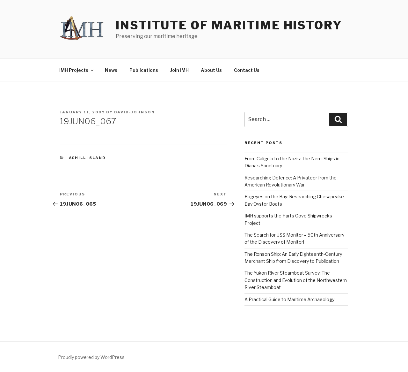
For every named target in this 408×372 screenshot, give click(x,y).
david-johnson (134, 112)
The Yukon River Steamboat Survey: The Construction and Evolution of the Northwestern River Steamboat (295, 280)
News (111, 70)
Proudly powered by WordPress (91, 357)
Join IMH (179, 70)
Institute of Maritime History (229, 25)
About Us (211, 70)
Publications (143, 70)
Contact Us (246, 70)
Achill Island (87, 158)
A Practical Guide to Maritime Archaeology (289, 299)
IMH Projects (73, 70)
